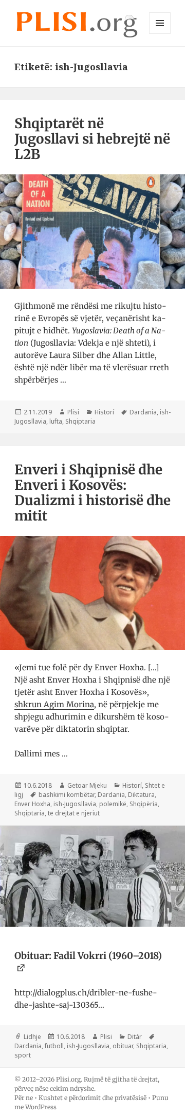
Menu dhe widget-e (160, 33)
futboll (54, 1046)
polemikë (112, 804)
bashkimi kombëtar (67, 794)
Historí (104, 412)
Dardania (143, 412)
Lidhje (32, 1036)
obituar (123, 1046)
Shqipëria (144, 804)
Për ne (23, 1098)
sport (22, 1055)
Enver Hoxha (32, 804)
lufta (55, 421)
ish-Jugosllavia (74, 804)
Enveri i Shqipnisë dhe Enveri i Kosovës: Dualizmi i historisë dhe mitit (92, 492)
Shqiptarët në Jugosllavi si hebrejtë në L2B (92, 139)
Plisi (73, 412)
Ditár (134, 1036)
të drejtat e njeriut (74, 813)
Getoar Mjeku (87, 785)
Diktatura (141, 794)
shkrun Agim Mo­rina (54, 704)
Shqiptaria (80, 421)
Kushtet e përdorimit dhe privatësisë (92, 1098)
